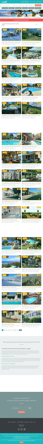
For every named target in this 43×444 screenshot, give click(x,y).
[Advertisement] (21, 125)
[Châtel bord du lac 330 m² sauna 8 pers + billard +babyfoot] (11, 34)
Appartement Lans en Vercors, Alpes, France (9, 287)
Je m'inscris (22, 412)
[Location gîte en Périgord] (31, 194)
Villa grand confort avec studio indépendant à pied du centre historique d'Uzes (14, 78)
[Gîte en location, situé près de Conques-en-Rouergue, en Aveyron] (31, 34)
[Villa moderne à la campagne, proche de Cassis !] (31, 139)
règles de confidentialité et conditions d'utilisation (28, 440)
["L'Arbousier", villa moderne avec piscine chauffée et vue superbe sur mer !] (31, 71)
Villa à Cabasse (16, 17)
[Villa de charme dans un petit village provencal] (11, 212)
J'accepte (21, 442)
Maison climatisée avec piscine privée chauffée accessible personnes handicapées (15, 250)
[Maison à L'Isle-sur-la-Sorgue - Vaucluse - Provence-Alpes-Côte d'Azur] (31, 175)
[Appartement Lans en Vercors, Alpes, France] (11, 280)
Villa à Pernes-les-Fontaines (6, 17)
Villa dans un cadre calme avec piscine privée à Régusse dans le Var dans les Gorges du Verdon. (17, 305)
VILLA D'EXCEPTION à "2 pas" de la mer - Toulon (10, 201)
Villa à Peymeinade (27, 17)
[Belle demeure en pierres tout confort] (11, 317)
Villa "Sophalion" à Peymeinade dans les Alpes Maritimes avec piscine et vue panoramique (16, 60)
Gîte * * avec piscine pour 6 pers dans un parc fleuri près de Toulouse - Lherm (14, 146)
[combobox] (31, 5)
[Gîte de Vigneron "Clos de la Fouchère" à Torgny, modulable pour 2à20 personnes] (31, 280)
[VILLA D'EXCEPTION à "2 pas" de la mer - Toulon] (11, 194)
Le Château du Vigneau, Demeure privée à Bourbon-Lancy (31, 219)
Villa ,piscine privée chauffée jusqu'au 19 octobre (30, 97)
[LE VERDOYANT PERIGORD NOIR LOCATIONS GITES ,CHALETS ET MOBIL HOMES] (31, 157)
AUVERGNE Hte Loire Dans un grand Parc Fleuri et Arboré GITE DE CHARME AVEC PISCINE (17, 115)
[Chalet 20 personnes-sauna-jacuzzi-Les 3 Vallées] (11, 157)
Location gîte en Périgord (26, 201)
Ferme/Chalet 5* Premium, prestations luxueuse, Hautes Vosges (32, 115)
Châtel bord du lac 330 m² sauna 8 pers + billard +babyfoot (11, 42)
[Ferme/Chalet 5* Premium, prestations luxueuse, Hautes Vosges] (31, 108)
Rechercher (38, 5)
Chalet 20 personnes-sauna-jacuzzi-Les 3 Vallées (10, 164)
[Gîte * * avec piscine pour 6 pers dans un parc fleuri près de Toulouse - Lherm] (11, 139)
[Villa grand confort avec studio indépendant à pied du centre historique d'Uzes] (11, 71)
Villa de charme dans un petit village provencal (9, 219)
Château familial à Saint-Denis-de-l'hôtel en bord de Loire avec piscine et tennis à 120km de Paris (17, 183)
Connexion (39, 1)
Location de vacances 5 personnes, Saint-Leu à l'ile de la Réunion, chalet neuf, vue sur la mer (16, 269)
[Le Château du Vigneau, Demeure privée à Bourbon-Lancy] (31, 212)
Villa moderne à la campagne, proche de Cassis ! (29, 146)
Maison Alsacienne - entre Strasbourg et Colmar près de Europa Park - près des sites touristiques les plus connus (20, 97)
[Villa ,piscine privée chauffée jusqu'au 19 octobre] (16, 13)
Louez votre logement (25, 1)
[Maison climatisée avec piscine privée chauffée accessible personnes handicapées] (5, 13)
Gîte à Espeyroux (37, 17)
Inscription (33, 1)
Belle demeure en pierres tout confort (8, 324)
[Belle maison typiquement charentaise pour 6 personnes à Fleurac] (31, 317)
